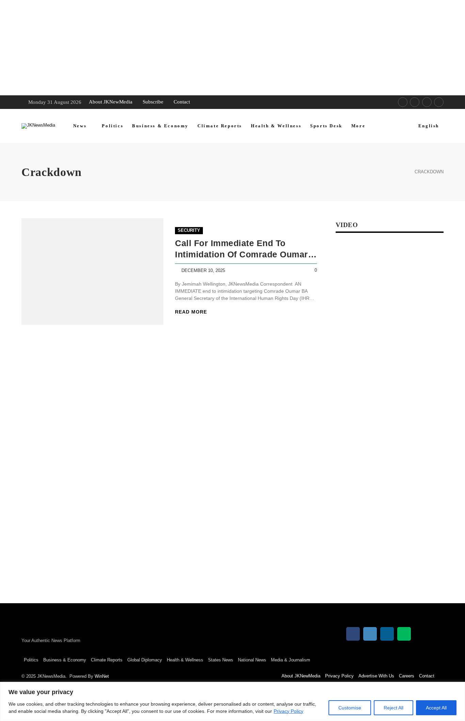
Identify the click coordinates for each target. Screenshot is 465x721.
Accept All (436, 707)
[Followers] (414, 102)
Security (189, 230)
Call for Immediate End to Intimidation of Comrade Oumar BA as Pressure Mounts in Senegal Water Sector (241, 249)
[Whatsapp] (427, 102)
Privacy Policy (288, 711)
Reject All (393, 707)
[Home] (401, 172)
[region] (232, 701)
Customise (349, 707)
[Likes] (402, 102)
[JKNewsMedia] (38, 126)
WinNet (102, 676)
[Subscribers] (439, 102)
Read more (191, 312)
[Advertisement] (204, 47)
